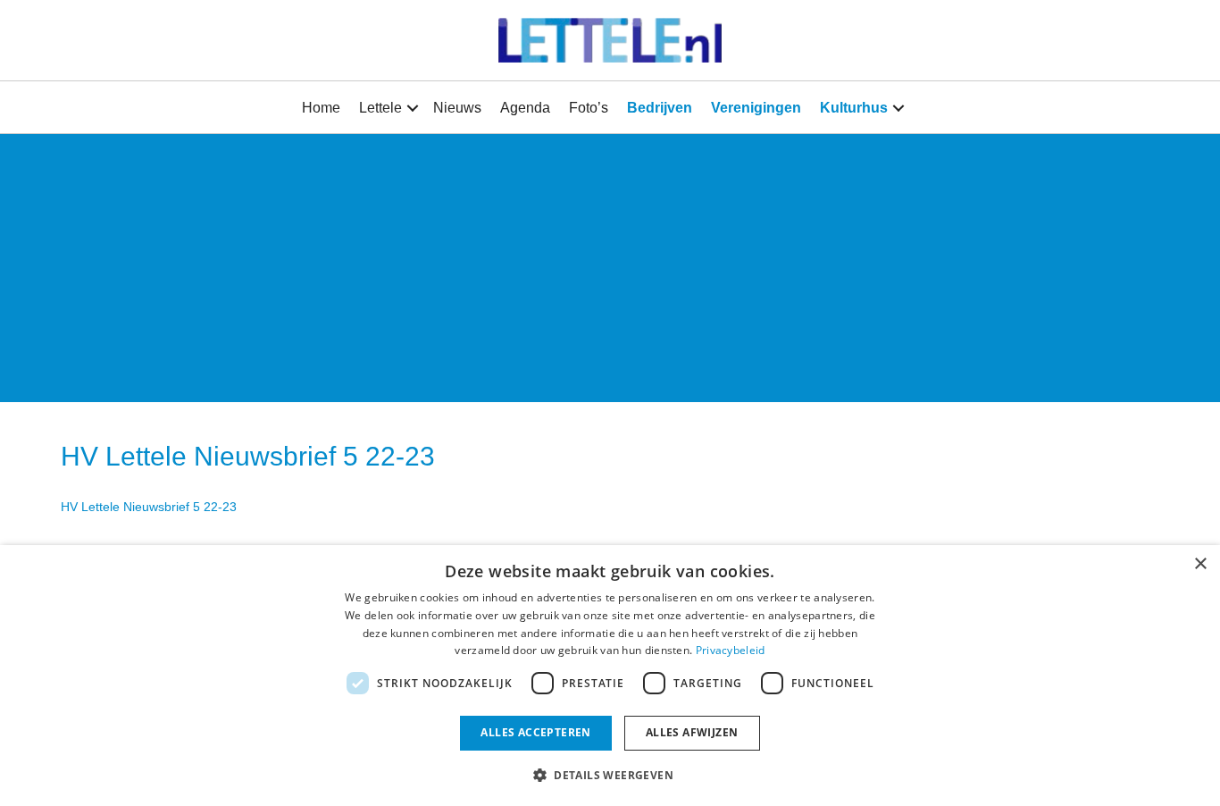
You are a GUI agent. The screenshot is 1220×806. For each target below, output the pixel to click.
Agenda (525, 107)
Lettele (380, 107)
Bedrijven (659, 107)
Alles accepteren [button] (535, 732)
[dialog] (610, 675)
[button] (412, 108)
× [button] (1200, 564)
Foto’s (588, 107)
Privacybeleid (730, 650)
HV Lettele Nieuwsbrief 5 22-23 (149, 507)
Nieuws (457, 107)
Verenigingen (756, 107)
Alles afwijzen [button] (692, 732)
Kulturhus (854, 107)
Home (321, 107)
